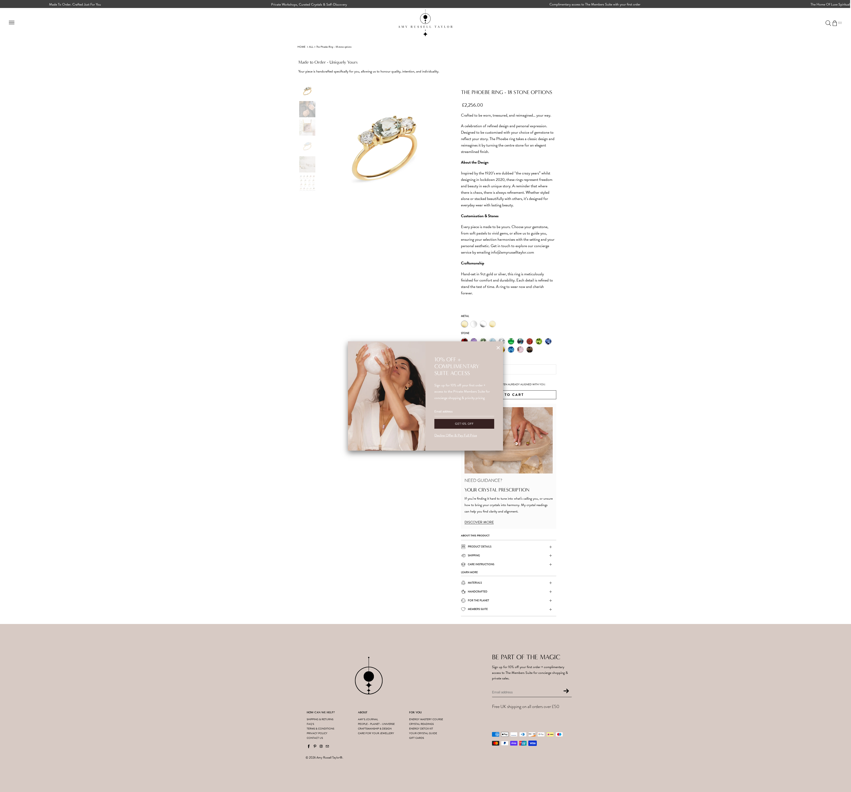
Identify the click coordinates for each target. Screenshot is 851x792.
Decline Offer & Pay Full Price (455, 435)
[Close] (498, 348)
